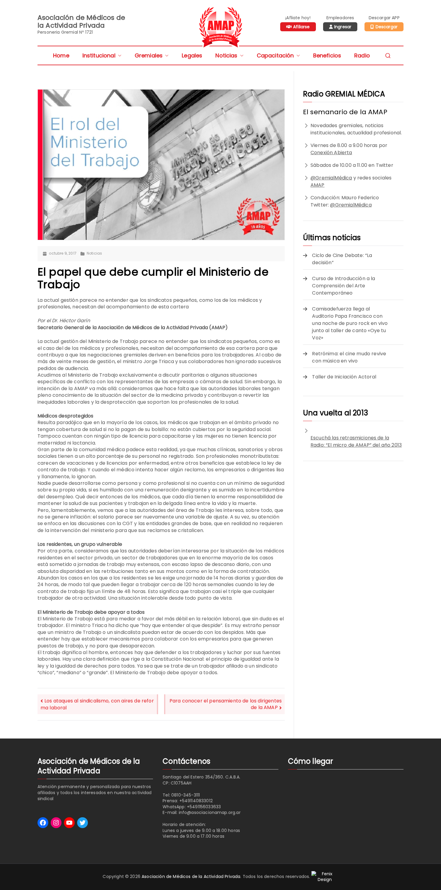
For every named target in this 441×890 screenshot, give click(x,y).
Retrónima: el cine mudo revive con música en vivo (349, 357)
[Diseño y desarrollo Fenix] (324, 876)
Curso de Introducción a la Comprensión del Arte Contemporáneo (343, 285)
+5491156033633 (204, 807)
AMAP (317, 185)
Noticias (226, 55)
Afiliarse (301, 27)
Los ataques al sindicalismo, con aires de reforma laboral (97, 704)
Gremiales (149, 55)
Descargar (387, 27)
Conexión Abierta (331, 152)
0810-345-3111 (185, 795)
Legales (192, 55)
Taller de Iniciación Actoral (344, 376)
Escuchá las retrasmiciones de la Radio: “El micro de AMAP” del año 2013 (356, 441)
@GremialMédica (331, 177)
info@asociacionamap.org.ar (210, 812)
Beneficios (327, 55)
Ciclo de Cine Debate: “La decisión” (342, 259)
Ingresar (342, 27)
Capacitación (275, 55)
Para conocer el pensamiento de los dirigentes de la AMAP (226, 704)
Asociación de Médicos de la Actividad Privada (191, 876)
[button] (119, 55)
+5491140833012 (196, 801)
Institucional (99, 55)
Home (61, 55)
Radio (362, 55)
